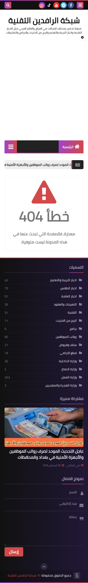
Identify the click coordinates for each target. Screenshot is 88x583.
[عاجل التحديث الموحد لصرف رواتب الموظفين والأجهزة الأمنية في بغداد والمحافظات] (44, 427)
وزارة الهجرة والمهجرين (61, 385)
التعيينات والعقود (65, 304)
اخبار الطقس (68, 288)
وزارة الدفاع (69, 369)
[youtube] (56, 5)
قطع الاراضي (68, 353)
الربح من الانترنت (66, 320)
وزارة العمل (69, 377)
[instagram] (42, 5)
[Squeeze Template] (77, 575)
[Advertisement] (44, 85)
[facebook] (71, 5)
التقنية (72, 312)
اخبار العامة (69, 296)
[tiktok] (49, 5)
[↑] (44, 566)
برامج (73, 329)
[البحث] (8, 5)
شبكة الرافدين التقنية (22, 575)
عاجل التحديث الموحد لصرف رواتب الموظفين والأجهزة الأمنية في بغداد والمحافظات (46, 454)
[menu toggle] (80, 5)
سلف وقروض (68, 345)
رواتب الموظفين (66, 337)
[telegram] (63, 5)
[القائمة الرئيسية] (11, 146)
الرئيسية (68, 147)
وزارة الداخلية (68, 361)
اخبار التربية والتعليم (63, 280)
